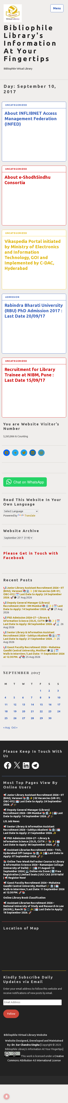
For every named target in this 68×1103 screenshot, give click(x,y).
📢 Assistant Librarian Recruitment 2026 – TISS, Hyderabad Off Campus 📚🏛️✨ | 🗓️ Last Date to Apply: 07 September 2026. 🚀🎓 (33, 853)
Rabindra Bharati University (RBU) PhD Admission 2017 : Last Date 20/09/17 (34, 311)
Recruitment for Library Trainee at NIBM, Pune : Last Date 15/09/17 (30, 375)
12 (14, 704)
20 (23, 711)
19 (14, 711)
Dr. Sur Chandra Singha (26, 1044)
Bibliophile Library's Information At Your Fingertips (30, 43)
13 (23, 704)
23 (49, 711)
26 (14, 718)
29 (41, 718)
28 (32, 718)
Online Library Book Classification (24, 897)
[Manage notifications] (6, 1096)
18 (6, 711)
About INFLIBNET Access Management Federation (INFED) (31, 118)
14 (32, 704)
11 (6, 704)
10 (58, 697)
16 (49, 704)
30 (49, 718)
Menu (57, 8)
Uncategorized (16, 105)
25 (6, 718)
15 (41, 704)
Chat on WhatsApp (28, 481)
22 (41, 711)
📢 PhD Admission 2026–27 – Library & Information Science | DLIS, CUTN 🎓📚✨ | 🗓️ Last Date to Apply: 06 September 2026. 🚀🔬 (31, 621)
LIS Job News (11, 821)
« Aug (6, 727)
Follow (11, 1013)
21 (32, 711)
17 (58, 704)
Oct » (14, 727)
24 (58, 711)
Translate (29, 515)
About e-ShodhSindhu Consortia (28, 180)
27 (23, 718)
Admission (12, 297)
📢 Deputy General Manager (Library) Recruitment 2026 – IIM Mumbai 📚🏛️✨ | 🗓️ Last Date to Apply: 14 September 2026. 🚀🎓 (33, 606)
